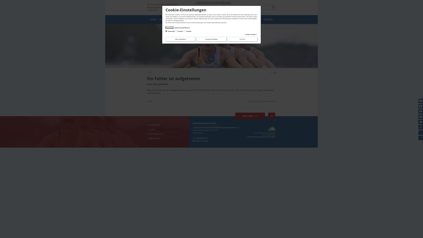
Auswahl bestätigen (211, 39)
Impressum (169, 27)
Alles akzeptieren (180, 39)
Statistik (188, 31)
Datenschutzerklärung (182, 27)
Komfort (180, 31)
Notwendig (171, 31)
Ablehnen (242, 39)
